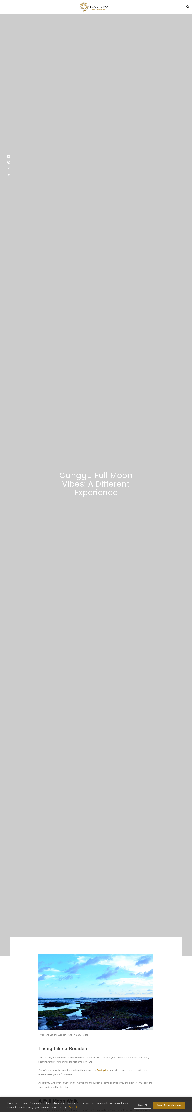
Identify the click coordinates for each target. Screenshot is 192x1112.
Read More (74, 1107)
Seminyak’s (102, 1070)
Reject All (142, 1105)
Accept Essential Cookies (169, 1105)
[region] (96, 1104)
